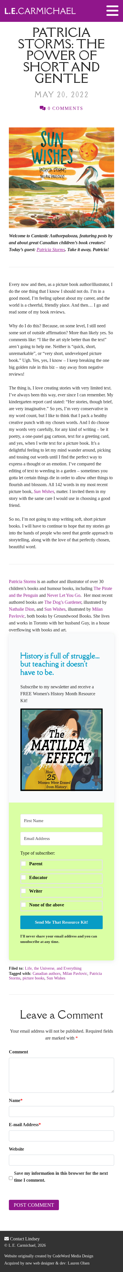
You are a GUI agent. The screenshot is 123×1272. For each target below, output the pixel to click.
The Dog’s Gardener (62, 602)
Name (16, 1100)
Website (16, 1149)
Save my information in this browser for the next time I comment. (61, 1177)
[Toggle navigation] (112, 10)
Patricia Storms (22, 581)
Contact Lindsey (24, 1238)
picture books (33, 978)
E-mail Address (25, 1124)
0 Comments (64, 108)
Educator (38, 877)
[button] (61, 749)
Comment (18, 1051)
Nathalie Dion (21, 609)
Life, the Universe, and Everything (53, 968)
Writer (35, 891)
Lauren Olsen (79, 1263)
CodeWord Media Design (73, 1256)
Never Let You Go (63, 595)
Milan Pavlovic (75, 973)
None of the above (46, 904)
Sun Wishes (55, 609)
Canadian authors (46, 973)
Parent (35, 863)
